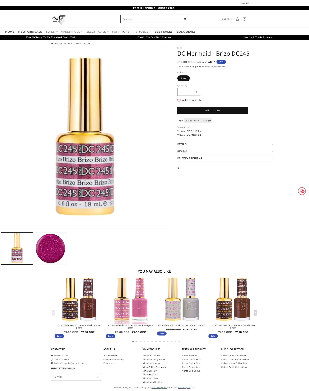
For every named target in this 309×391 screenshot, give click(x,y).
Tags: (180, 120)
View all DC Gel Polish (189, 131)
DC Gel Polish (192, 120)
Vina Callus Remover (154, 367)
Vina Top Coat (150, 378)
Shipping (196, 66)
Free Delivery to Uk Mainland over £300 (50, 37)
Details (182, 144)
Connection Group (113, 359)
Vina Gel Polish (151, 355)
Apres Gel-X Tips (191, 363)
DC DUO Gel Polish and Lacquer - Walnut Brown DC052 (79, 326)
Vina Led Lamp (151, 363)
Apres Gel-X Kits (191, 359)
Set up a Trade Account (258, 37)
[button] (51, 31)
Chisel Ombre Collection (235, 359)
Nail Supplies (159, 387)
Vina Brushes (150, 374)
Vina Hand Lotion (153, 382)
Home (54, 43)
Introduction (110, 355)
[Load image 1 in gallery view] (17, 248)
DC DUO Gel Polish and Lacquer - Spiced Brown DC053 (233, 326)
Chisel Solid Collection (234, 355)
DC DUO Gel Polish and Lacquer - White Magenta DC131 (130, 326)
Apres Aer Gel (189, 355)
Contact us (109, 363)
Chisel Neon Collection (234, 363)
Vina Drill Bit (150, 370)
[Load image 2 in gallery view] (50, 248)
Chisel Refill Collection (234, 367)
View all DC (183, 127)
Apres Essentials (191, 367)
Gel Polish (206, 120)
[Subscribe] (97, 377)
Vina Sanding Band (154, 359)
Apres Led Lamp (191, 370)
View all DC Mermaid (189, 134)
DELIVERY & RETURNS (189, 158)
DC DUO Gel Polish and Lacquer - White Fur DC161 (181, 325)
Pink (183, 78)
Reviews (182, 151)
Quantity (182, 85)
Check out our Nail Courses (154, 37)
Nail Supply (184, 387)
